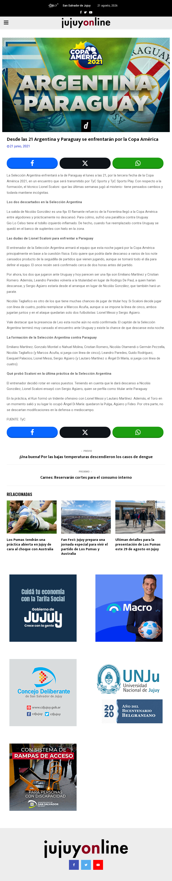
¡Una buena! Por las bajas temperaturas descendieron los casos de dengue (86, 457)
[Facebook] (74, 865)
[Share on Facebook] (32, 163)
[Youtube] (98, 865)
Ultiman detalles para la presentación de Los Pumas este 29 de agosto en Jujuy (138, 544)
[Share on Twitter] (85, 163)
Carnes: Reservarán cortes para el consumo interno (86, 477)
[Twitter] (86, 865)
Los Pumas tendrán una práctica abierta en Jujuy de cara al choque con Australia (30, 544)
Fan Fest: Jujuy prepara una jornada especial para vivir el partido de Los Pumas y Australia (84, 547)
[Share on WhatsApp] (137, 163)
